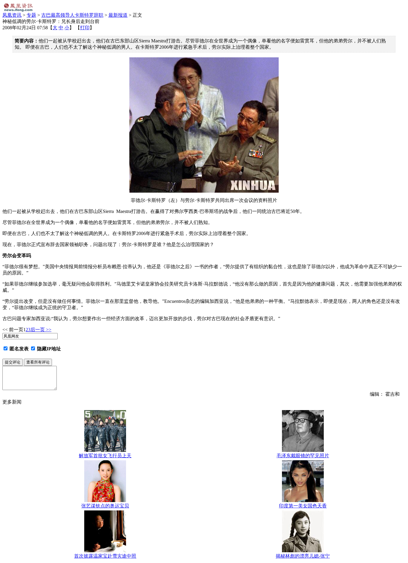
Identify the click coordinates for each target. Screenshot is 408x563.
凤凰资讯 (12, 15)
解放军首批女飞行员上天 (105, 455)
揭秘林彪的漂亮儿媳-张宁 (303, 556)
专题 (31, 15)
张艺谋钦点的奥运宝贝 (105, 505)
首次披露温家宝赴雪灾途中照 (105, 556)
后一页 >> (40, 329)
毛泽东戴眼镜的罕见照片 (303, 455)
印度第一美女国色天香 (303, 505)
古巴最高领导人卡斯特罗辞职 (72, 15)
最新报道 (118, 15)
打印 (85, 27)
